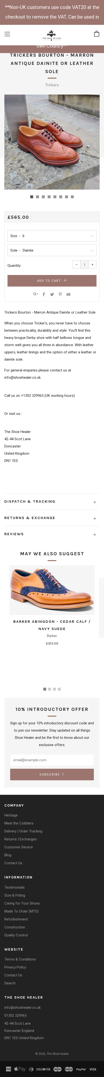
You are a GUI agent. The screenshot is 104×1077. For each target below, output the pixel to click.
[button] (31, 196)
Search (9, 983)
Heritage (11, 815)
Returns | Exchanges (20, 839)
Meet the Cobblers (19, 823)
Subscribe (49, 774)
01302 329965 (15, 1015)
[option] (52, 142)
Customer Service (18, 847)
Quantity (14, 265)
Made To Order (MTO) (21, 911)
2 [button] (49, 689)
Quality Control (16, 935)
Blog (7, 855)
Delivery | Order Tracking (23, 831)
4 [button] (59, 689)
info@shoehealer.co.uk (22, 1007)
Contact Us (13, 863)
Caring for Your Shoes (22, 903)
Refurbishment (16, 919)
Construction (14, 927)
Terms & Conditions (20, 959)
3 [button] (54, 689)
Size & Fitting (14, 895)
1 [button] (44, 689)
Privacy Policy (15, 967)
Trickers (52, 85)
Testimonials (14, 887)
